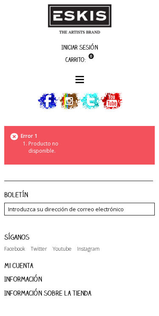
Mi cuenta (18, 265)
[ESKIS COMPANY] (80, 18)
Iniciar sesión (79, 47)
